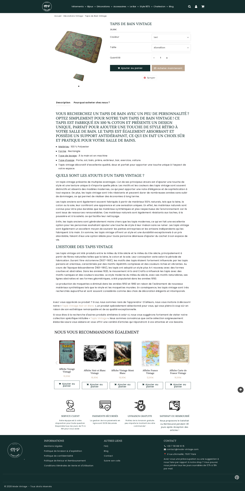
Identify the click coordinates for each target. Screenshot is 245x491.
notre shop (196, 462)
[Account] (196, 6)
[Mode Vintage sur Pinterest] (237, 478)
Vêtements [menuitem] (77, 6)
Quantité (115, 57)
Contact (108, 455)
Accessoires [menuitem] (119, 6)
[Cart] (203, 6)
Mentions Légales (53, 446)
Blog (106, 451)
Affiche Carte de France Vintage (178, 371)
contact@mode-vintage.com (182, 449)
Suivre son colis (112, 460)
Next (188, 362)
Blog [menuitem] (171, 6)
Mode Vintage (19, 486)
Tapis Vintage (98, 318)
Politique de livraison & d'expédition (63, 451)
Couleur (114, 37)
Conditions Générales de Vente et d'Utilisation (68, 465)
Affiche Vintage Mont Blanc (122, 371)
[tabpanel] (78, 77)
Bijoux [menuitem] (90, 6)
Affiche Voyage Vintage (67, 370)
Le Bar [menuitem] (133, 6)
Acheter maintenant (169, 68)
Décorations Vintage (73, 16)
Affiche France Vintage (150, 371)
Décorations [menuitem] (103, 6)
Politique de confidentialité (58, 455)
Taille (113, 47)
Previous (56, 362)
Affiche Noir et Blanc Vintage (95, 371)
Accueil (57, 16)
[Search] (189, 6)
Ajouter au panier (96, 385)
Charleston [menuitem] (159, 6)
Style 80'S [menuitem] (145, 6)
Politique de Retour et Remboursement (65, 460)
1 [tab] (78, 86)
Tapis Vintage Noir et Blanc (78, 305)
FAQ (106, 446)
